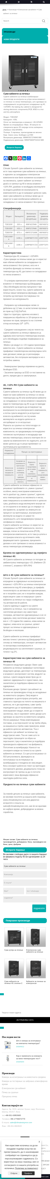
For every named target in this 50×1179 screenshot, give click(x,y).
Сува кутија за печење (13, 950)
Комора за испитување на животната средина (24, 1077)
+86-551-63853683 (13, 1115)
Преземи (45, 1161)
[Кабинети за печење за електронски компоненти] (36, 968)
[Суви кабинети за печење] (23, 70)
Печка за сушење (10, 1092)
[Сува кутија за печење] (14, 936)
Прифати (28, 1173)
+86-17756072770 (17, 1119)
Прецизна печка (9, 1096)
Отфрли (14, 1173)
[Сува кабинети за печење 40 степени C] (14, 968)
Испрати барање (14, 147)
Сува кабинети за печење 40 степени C (13, 982)
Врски (46, 1165)
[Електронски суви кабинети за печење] (36, 936)
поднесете (39, 908)
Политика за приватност (26, 1168)
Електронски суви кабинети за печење (34, 951)
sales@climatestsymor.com (21, 1122)
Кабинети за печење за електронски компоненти (36, 982)
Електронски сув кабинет (27, 10)
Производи (13, 10)
